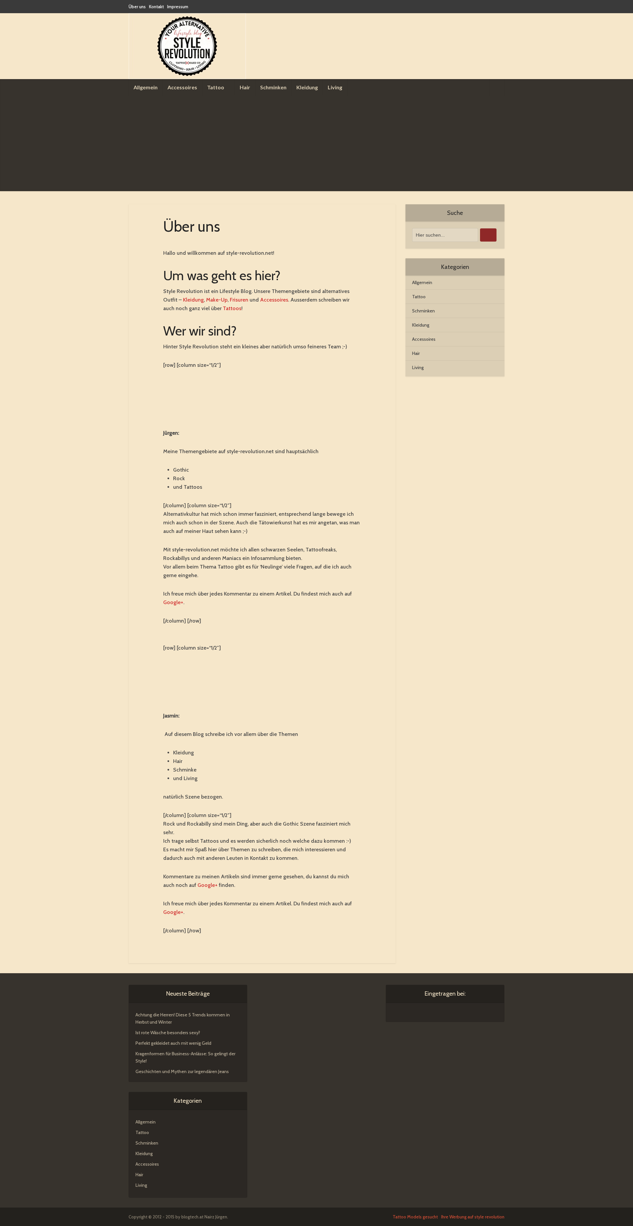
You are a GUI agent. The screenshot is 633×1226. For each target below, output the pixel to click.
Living (335, 87)
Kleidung (307, 87)
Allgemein (146, 87)
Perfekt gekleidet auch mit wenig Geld (173, 1043)
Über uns (137, 6)
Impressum (177, 6)
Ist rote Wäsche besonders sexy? (168, 1033)
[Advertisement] (316, 145)
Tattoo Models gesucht (415, 1216)
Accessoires (182, 87)
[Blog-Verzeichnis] (406, 1013)
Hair (245, 87)
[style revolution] (187, 46)
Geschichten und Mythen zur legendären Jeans (182, 1071)
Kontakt (156, 6)
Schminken (273, 87)
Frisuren (239, 300)
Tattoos (232, 308)
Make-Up (216, 300)
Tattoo (215, 87)
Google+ (173, 602)
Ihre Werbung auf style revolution (472, 1216)
